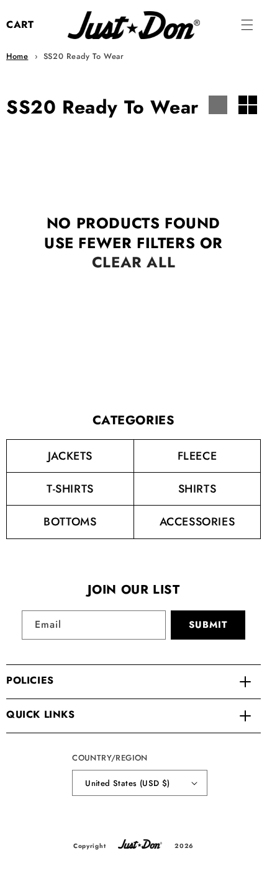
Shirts (197, 489)
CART (20, 24)
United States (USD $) (127, 783)
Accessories (197, 522)
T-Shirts (70, 489)
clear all (133, 262)
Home (17, 56)
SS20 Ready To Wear (83, 56)
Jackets (70, 456)
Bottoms (69, 522)
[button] (247, 24)
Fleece (197, 456)
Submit (208, 625)
